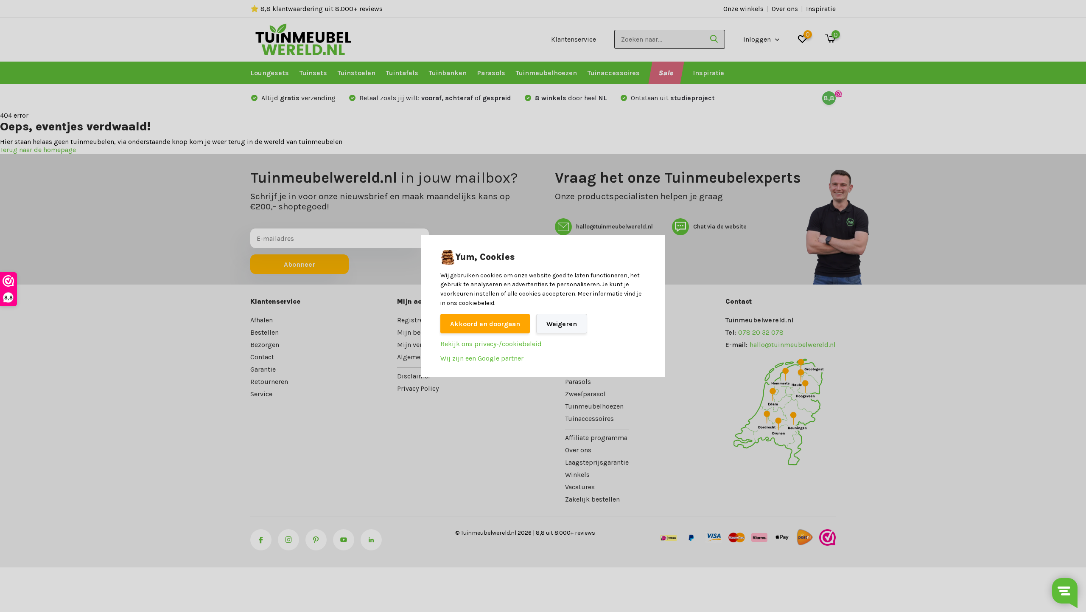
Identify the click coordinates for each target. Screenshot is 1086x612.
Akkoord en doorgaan (485, 324)
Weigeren (561, 324)
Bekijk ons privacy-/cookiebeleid (491, 344)
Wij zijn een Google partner (481, 358)
